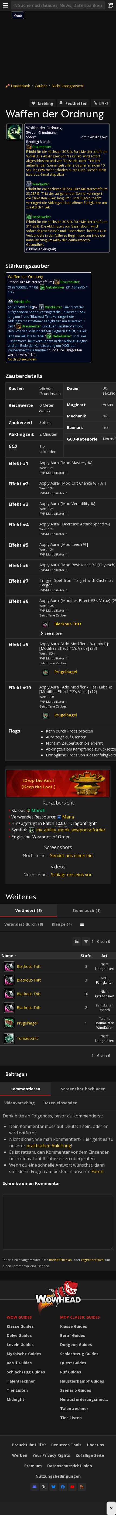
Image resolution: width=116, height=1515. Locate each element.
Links (103, 103)
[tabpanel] (58, 999)
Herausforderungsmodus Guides (85, 1399)
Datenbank (20, 85)
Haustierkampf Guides (82, 1381)
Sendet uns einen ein (71, 855)
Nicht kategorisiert (68, 85)
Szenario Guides (75, 1390)
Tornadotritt (27, 1038)
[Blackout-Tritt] (9, 966)
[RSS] (82, 1487)
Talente (104, 1018)
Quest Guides (73, 1362)
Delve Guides (19, 1335)
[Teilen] (110, 5)
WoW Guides (19, 1317)
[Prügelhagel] (9, 1023)
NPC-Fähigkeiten (104, 980)
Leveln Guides (20, 1344)
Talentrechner (21, 1381)
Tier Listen (17, 1390)
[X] (44, 1487)
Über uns (95, 1444)
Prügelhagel (27, 1023)
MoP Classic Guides (80, 1317)
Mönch (105, 1010)
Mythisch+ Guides (24, 1353)
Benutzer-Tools (66, 1444)
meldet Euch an (60, 1260)
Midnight (15, 1399)
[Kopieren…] (77, 941)
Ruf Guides (70, 1372)
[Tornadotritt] (9, 1038)
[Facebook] (63, 1487)
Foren (97, 1171)
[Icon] (14, 132)
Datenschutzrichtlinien (69, 1465)
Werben (19, 1455)
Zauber (41, 85)
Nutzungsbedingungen (58, 1476)
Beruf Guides (19, 1362)
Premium (33, 1465)
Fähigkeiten (104, 1005)
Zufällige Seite (90, 1455)
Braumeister (104, 1023)
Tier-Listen (71, 1417)
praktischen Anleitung (48, 1146)
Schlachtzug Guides (26, 1372)
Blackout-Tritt (29, 966)
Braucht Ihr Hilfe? (29, 1444)
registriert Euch (92, 1260)
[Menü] (5, 5)
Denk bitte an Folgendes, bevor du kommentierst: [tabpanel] (58, 1190)
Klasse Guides (20, 1326)
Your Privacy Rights (51, 1455)
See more (53, 633)
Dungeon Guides (76, 1344)
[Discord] (34, 1487)
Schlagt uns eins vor (71, 875)
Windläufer (104, 1027)
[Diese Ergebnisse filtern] (86, 941)
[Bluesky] (53, 1487)
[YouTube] (72, 1487)
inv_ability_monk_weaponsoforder (70, 830)
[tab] (28, 910)
